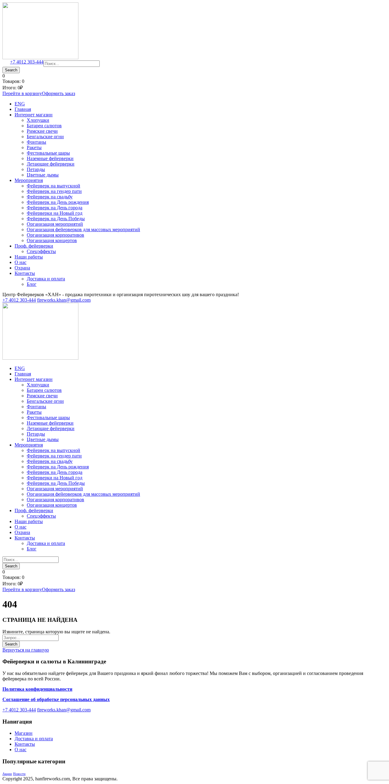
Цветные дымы (43, 174)
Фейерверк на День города (54, 207)
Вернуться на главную (25, 649)
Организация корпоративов (55, 235)
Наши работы (29, 256)
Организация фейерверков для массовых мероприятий (83, 229)
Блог (31, 284)
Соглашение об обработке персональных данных (56, 699)
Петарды (36, 169)
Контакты (25, 273)
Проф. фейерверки (34, 245)
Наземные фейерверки (50, 158)
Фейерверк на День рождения (58, 202)
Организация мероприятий (55, 224)
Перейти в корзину (22, 93)
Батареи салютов (44, 125)
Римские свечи (42, 131)
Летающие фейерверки (50, 163)
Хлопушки (38, 120)
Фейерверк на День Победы (56, 218)
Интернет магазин (34, 114)
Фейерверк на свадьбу (50, 196)
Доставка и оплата (46, 278)
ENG (20, 103)
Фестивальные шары (48, 153)
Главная (23, 109)
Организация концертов (52, 240)
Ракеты (34, 147)
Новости (19, 773)
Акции (7, 773)
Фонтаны (36, 142)
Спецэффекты (41, 251)
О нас (20, 262)
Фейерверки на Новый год (54, 213)
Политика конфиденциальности (37, 689)
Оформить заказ (58, 93)
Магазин (24, 733)
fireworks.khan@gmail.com (64, 300)
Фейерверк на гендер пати (54, 191)
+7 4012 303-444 (26, 61)
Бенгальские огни (45, 136)
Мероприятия (29, 180)
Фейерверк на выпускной (53, 185)
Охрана (22, 267)
